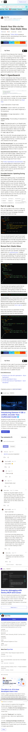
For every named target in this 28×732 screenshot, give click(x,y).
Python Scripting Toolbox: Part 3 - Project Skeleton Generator (14, 668)
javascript (13, 31)
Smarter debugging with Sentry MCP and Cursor (11, 591)
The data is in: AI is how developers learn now (10, 690)
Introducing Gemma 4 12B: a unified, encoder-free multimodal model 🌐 (13, 414)
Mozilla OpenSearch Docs (9, 379)
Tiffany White (14, 34)
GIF (25, 50)
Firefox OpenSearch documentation (13, 161)
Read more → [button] (5, 431)
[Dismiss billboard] (26, 702)
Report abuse (19, 564)
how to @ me (18, 305)
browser (3, 31)
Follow (14, 619)
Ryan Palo (6, 17)
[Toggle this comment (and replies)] (2, 454)
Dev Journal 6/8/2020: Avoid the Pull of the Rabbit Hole (13, 661)
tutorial (19, 31)
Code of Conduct (10, 564)
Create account (22, 1)
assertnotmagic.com (16, 19)
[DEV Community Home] (5, 2)
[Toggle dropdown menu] (26, 393)
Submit (5, 446)
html (8, 31)
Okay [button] (3, 729)
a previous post (14, 252)
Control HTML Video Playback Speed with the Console (12, 654)
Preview (12, 446)
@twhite (6, 454)
